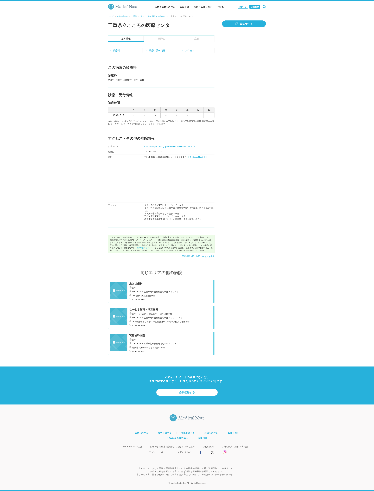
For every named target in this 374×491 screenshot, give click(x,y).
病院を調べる (122, 16)
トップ (110, 16)
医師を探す (233, 433)
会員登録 (255, 7)
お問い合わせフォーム (145, 248)
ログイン (243, 7)
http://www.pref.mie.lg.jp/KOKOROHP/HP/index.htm (168, 146)
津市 (142, 16)
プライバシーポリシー (159, 452)
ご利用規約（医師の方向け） (236, 446)
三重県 (134, 16)
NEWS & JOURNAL (177, 438)
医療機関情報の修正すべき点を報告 (198, 256)
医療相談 (184, 7)
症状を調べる (165, 433)
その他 (220, 7)
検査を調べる (188, 433)
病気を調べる (141, 433)
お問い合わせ (184, 452)
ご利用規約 (208, 446)
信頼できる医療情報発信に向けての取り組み (172, 446)
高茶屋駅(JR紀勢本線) (156, 16)
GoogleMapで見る (199, 157)
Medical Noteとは (132, 446)
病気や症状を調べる (165, 7)
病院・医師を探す (203, 7)
